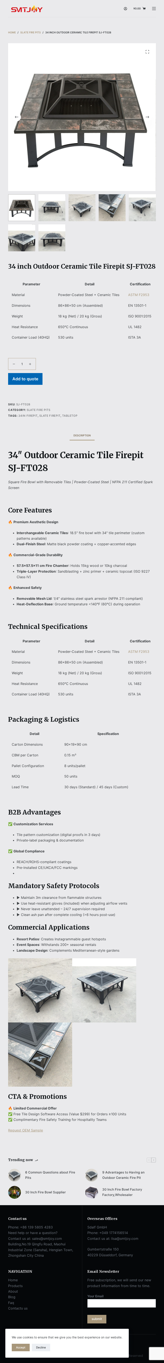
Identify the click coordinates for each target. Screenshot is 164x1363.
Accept (20, 1347)
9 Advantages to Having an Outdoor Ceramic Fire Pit (123, 1175)
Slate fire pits (38, 410)
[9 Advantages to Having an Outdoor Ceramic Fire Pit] (91, 1175)
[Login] (125, 8)
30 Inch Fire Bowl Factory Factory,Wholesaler (122, 1192)
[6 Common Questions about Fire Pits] (14, 1175)
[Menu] (154, 8)
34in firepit (28, 415)
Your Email (95, 1296)
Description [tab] (82, 435)
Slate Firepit (49, 415)
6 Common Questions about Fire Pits (50, 1175)
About (13, 1291)
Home (13, 1280)
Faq (11, 1303)
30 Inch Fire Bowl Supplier (45, 1192)
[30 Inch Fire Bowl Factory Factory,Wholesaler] (91, 1192)
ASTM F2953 (138, 295)
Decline (41, 1347)
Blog (11, 1297)
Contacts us (18, 1308)
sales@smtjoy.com (47, 1238)
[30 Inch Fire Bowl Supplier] (14, 1192)
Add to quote (25, 378)
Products (15, 1286)
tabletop (69, 415)
